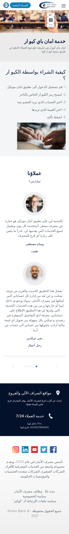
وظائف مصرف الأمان (28, 491)
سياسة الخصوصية (34, 496)
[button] (12, 366)
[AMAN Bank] (47, 4)
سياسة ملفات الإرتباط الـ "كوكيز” (34, 501)
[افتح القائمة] (62, 5)
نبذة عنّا (50, 491)
